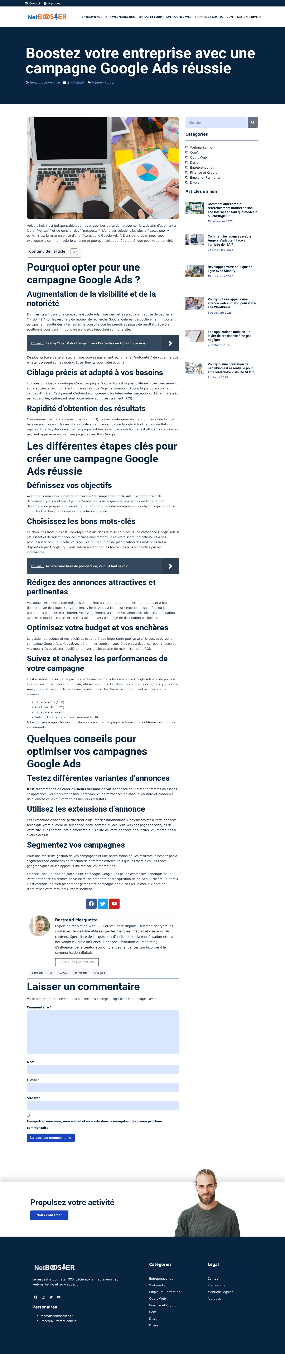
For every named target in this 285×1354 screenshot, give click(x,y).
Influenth (81, 972)
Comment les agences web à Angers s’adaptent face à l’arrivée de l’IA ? (229, 240)
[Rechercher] (253, 122)
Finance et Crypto (209, 16)
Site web (99, 972)
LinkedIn (37, 972)
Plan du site (217, 1285)
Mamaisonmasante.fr (57, 1316)
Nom (32, 1062)
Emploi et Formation (155, 16)
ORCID (63, 972)
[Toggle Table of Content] (72, 251)
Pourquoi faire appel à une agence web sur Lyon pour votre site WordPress (232, 303)
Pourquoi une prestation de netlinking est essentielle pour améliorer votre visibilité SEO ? (231, 368)
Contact (213, 1278)
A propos (214, 1298)
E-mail (33, 1080)
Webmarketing (123, 16)
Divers (256, 16)
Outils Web (183, 16)
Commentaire (39, 1007)
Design (242, 16)
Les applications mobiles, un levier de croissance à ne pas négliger (229, 336)
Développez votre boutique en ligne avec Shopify (230, 269)
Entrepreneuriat (95, 16)
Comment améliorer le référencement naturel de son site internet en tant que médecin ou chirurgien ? (232, 210)
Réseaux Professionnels (58, 1321)
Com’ (230, 16)
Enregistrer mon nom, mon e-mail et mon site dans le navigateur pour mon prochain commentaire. (94, 1124)
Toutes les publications (77, 962)
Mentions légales (220, 1292)
